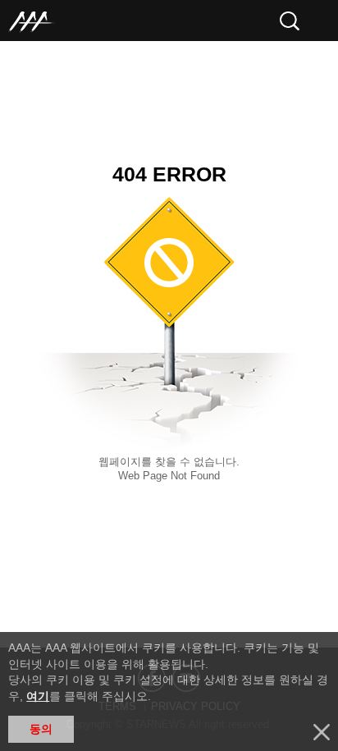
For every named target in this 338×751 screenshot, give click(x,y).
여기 (37, 696)
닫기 (321, 732)
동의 (41, 728)
